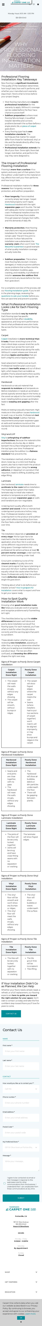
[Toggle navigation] (3, 4)
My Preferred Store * (11, 1142)
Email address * (9, 1112)
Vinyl (3, 438)
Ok (21, 1318)
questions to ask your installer (15, 296)
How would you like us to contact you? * (18, 1083)
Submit (21, 1198)
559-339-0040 (21, 18)
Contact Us (11, 1014)
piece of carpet (29, 126)
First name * (7, 1045)
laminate (19, 484)
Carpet (4, 339)
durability (28, 319)
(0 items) (38, 4)
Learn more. (30, 1314)
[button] (30, 4)
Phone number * (9, 1097)
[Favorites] (34, 4)
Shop (7, 1272)
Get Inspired (11, 1282)
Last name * (7, 1060)
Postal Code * (8, 1127)
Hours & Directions (21, 1226)
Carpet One (4, 26)
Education (10, 1292)
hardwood (34, 412)
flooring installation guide (16, 291)
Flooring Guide (19, 26)
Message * (7, 1155)
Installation (33, 26)
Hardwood (10, 204)
